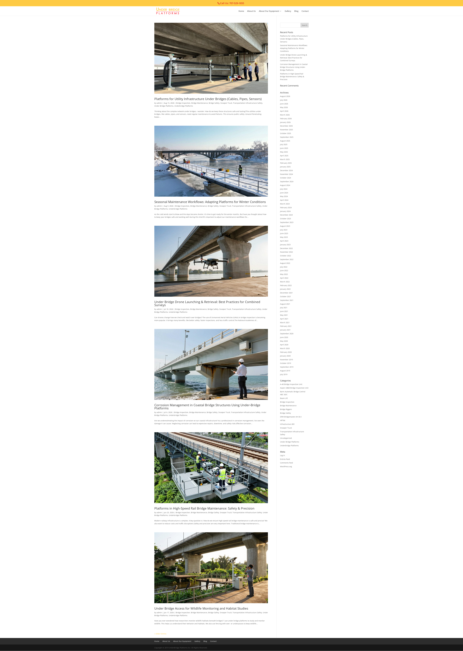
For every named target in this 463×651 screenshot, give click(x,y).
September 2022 (286, 259)
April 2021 (284, 319)
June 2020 (284, 337)
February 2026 (286, 118)
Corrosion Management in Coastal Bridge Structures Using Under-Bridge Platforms (207, 406)
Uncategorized (286, 438)
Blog (296, 11)
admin (159, 103)
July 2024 (283, 189)
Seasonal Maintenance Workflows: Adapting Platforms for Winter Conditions (210, 202)
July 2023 (283, 230)
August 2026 (285, 96)
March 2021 (285, 322)
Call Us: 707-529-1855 (232, 3)
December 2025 (286, 126)
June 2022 (284, 270)
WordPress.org (286, 466)
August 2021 (285, 304)
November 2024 (286, 174)
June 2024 (284, 193)
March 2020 (285, 348)
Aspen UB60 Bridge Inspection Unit (294, 388)
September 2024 (286, 181)
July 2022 (283, 267)
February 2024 (286, 207)
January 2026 (285, 122)
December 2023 (286, 215)
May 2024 (284, 196)
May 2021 (284, 315)
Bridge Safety (214, 103)
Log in (282, 455)
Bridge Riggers (286, 409)
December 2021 (286, 293)
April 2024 (284, 200)
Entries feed (285, 459)
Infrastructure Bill (287, 424)
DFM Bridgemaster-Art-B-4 (290, 417)
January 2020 (285, 356)
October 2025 (285, 133)
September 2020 (286, 333)
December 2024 (286, 170)
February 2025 (286, 163)
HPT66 (282, 420)
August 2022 (285, 263)
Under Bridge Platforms (163, 106)
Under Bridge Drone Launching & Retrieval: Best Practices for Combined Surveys (207, 303)
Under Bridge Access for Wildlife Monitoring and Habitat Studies (201, 608)
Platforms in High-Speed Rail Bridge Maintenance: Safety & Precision (204, 508)
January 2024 (285, 211)
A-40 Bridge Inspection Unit (291, 384)
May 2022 (284, 274)
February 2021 (286, 326)
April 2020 (284, 344)
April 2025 (284, 155)
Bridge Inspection (183, 103)
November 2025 (286, 129)
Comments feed (286, 463)
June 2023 (284, 233)
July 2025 (283, 144)
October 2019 (285, 363)
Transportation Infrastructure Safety (247, 103)
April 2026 (284, 111)
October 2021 (285, 296)
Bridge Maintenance (199, 103)
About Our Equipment (269, 11)
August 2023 (285, 226)
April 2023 (284, 241)
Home (241, 11)
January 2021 (285, 330)
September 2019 (286, 367)
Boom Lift (284, 398)
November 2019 (286, 359)
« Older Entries (160, 634)
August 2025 (285, 141)
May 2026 (284, 107)
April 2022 (284, 278)
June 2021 (284, 311)
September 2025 (286, 137)
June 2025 (284, 148)
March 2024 (285, 204)
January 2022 (285, 289)
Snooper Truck (226, 103)
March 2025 (285, 159)
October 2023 (285, 218)
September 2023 (286, 222)
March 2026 (285, 115)
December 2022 (286, 248)
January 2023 (285, 244)
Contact (305, 11)
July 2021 (283, 307)
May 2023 (284, 237)
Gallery (288, 11)
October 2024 (285, 178)
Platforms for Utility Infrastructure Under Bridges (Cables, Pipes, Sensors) (208, 99)
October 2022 (285, 256)
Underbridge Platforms (183, 106)
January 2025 (285, 167)
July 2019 (283, 374)
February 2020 (286, 352)
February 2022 (286, 285)
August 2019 (285, 371)
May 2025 (284, 152)
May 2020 (284, 341)
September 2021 (286, 300)
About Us (251, 11)
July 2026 (283, 100)
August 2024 (285, 185)
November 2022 (286, 252)
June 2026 (284, 104)
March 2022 (285, 282)
